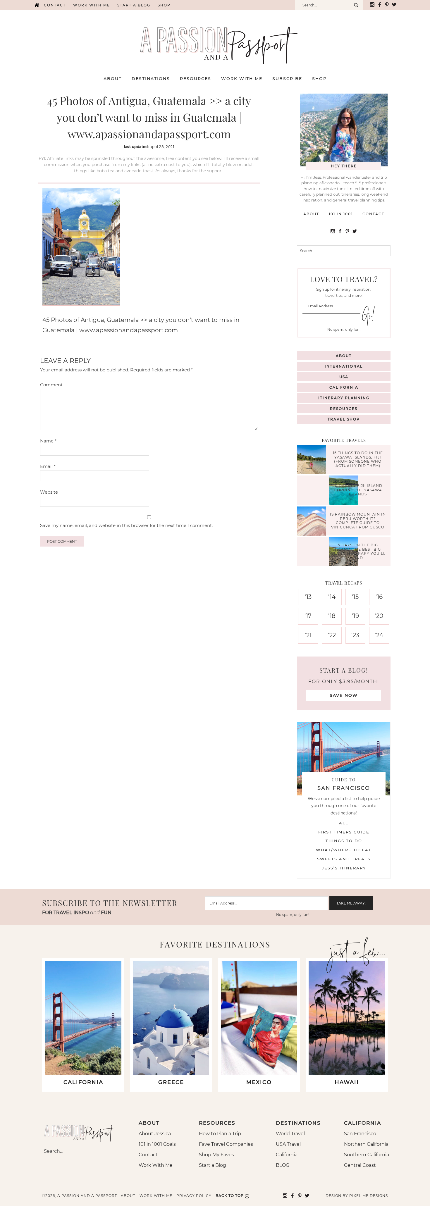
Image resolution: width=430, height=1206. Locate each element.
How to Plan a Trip (220, 1133)
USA (343, 377)
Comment (51, 384)
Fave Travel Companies (226, 1144)
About (311, 214)
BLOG (282, 1165)
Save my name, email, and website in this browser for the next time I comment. (126, 525)
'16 (379, 596)
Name (48, 441)
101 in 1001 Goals (157, 1144)
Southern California (366, 1154)
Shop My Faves (216, 1154)
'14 (332, 596)
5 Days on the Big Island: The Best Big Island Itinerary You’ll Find (358, 551)
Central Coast (360, 1165)
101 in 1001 (341, 214)
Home (36, 5)
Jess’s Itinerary (344, 868)
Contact (55, 5)
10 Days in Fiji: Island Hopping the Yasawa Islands (357, 490)
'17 (308, 615)
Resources (343, 408)
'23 (355, 635)
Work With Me (156, 1165)
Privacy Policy (193, 1195)
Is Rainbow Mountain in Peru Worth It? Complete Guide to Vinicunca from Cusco (358, 520)
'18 (332, 615)
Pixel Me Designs (368, 1195)
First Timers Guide (343, 832)
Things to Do (344, 840)
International (344, 366)
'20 (379, 615)
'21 (308, 635)
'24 (379, 635)
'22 (332, 635)
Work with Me (91, 5)
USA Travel (288, 1144)
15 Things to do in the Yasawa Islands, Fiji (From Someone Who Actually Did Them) (358, 459)
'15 (355, 596)
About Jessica (155, 1133)
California (343, 387)
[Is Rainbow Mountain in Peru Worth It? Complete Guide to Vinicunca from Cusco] (313, 521)
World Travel (290, 1133)
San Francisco (360, 1133)
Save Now (344, 695)
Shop (164, 5)
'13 (308, 596)
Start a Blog (133, 5)
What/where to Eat (343, 849)
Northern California (366, 1144)
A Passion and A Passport (215, 39)
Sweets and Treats (344, 859)
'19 (355, 615)
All (343, 823)
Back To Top (230, 1195)
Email (48, 466)
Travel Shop (344, 419)
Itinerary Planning (343, 398)
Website (49, 492)
